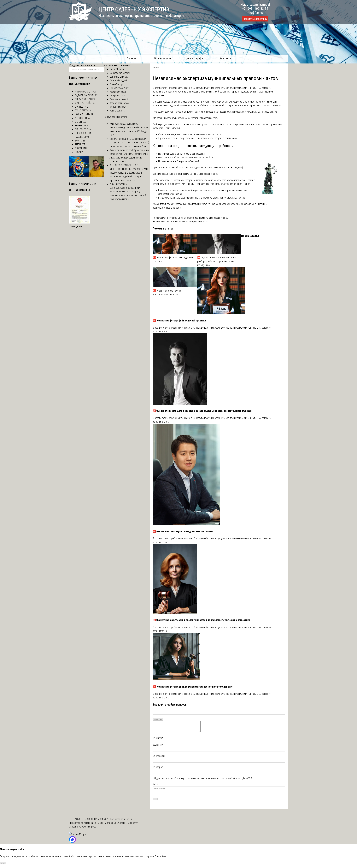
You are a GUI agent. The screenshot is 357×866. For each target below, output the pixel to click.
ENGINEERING (81, 106)
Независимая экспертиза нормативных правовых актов (180, 221)
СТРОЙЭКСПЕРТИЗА (85, 99)
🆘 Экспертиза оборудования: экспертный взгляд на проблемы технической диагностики (201, 619)
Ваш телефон (159, 755)
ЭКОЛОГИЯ (80, 140)
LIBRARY (156, 68)
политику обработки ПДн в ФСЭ (236, 778)
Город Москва (116, 69)
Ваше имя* (158, 744)
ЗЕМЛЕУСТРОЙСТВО (85, 102)
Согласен (3, 863)
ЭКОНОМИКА (81, 125)
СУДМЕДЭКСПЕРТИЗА (86, 95)
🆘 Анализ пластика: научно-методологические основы (167, 292)
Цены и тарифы (194, 58)
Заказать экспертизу (255, 19)
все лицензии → (77, 226)
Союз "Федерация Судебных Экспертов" (118, 822)
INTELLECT (80, 144)
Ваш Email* (158, 738)
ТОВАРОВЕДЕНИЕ (83, 133)
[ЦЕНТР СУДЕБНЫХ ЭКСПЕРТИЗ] (80, 20)
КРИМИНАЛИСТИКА (85, 91)
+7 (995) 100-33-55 (255, 9)
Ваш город (158, 767)
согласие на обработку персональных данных (184, 778)
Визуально (156, 719)
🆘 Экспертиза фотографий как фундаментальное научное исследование (192, 686)
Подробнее (160, 856)
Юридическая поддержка (82, 65)
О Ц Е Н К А (80, 121)
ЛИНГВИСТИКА (83, 129)
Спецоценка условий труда (82, 826)
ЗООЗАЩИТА (81, 148)
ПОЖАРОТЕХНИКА (84, 114)
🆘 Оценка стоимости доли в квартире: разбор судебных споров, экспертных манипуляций (217, 261)
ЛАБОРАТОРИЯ (82, 136)
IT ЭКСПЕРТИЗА (83, 110)
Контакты (225, 58)
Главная (131, 58)
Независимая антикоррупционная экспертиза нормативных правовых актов (190, 217)
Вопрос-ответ (162, 58)
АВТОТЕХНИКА (82, 117)
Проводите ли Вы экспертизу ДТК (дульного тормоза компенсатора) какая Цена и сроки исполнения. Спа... (129, 142)
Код (161, 719)
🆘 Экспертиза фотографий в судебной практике (173, 259)
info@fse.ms (255, 13)
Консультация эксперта (115, 116)
